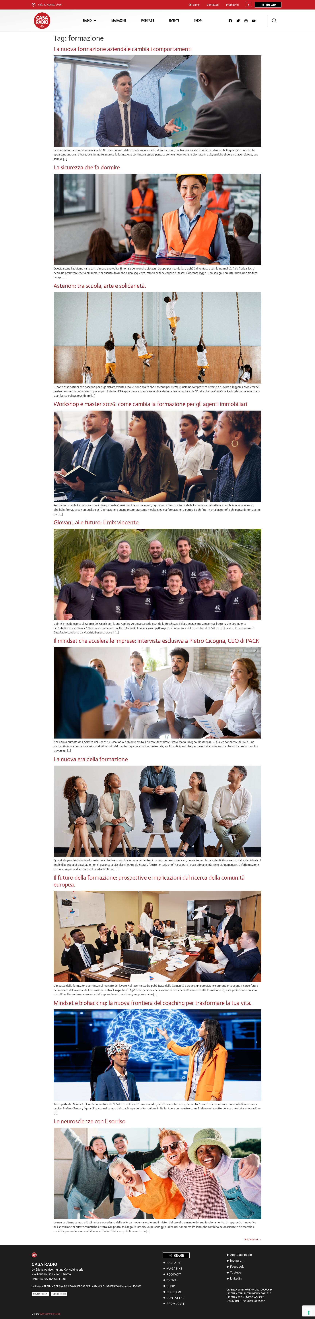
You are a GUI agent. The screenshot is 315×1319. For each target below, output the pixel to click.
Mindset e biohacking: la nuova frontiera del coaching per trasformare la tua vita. (152, 1003)
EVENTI (174, 20)
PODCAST (147, 20)
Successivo (252, 1239)
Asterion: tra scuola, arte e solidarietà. (100, 285)
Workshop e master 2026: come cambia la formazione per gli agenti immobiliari (150, 404)
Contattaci (213, 4)
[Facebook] (230, 20)
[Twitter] (238, 20)
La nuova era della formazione (91, 759)
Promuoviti (232, 4)
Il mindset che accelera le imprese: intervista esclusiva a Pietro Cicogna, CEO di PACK (156, 640)
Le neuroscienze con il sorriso (89, 1121)
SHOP (198, 20)
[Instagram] (246, 20)
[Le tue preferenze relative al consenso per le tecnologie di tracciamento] (308, 1312)
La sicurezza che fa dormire (87, 167)
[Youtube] (253, 20)
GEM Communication (50, 1314)
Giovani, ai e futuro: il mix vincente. (97, 522)
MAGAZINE (118, 20)
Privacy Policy (40, 1294)
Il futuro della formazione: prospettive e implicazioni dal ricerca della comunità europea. (149, 881)
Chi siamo (194, 4)
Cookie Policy (59, 1294)
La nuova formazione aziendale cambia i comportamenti (123, 49)
